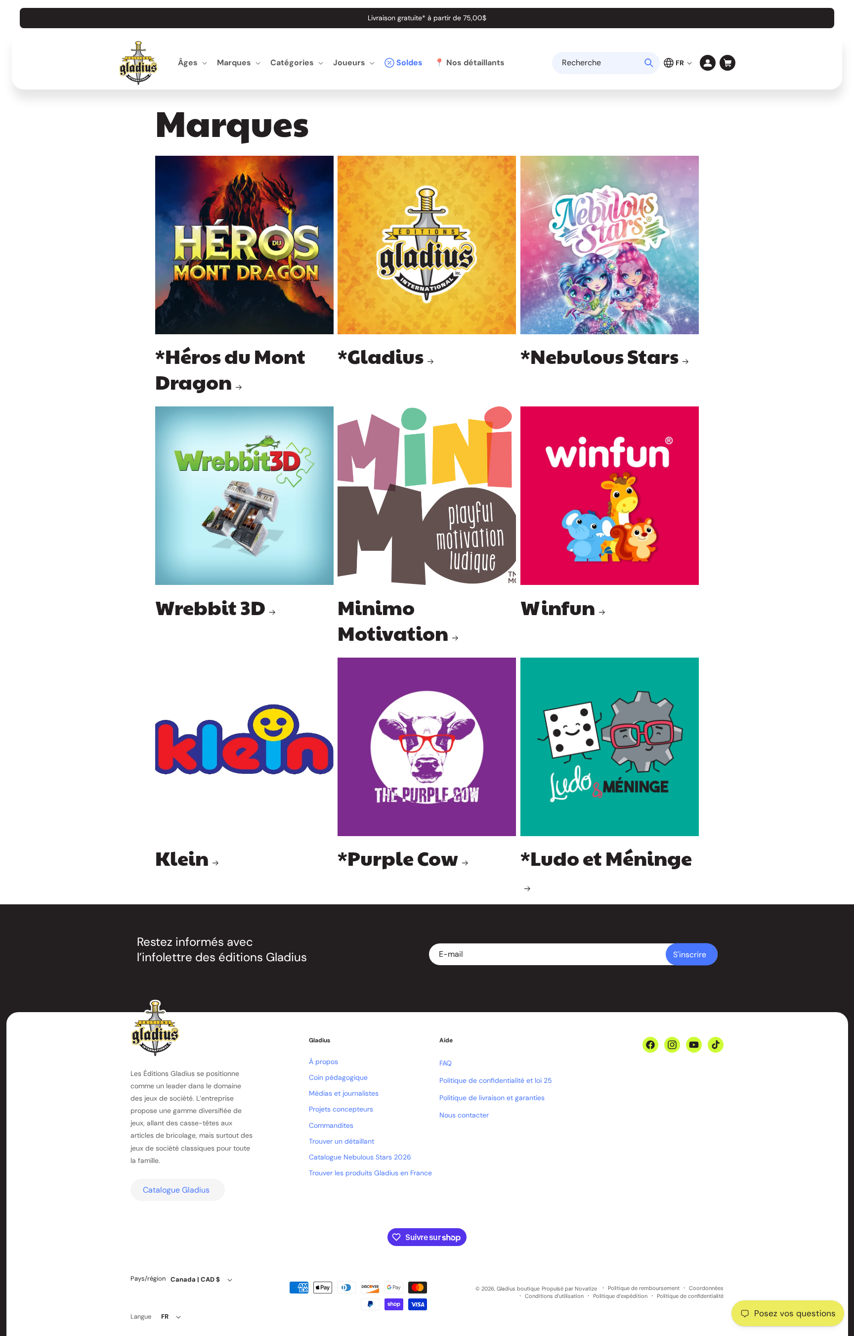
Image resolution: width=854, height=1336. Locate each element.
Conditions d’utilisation (554, 1296)
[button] (191, 63)
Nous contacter (464, 1115)
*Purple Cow (398, 857)
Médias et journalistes (344, 1093)
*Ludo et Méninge (606, 858)
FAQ (445, 1063)
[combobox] (606, 63)
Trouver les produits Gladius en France (370, 1172)
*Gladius (381, 355)
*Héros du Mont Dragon (230, 368)
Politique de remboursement (644, 1288)
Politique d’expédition (620, 1296)
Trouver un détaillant (341, 1141)
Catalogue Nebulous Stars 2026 (360, 1157)
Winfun (557, 607)
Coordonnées (706, 1288)
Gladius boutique (518, 1288)
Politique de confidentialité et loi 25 (495, 1080)
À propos (323, 1061)
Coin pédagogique (338, 1077)
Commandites (331, 1125)
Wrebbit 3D (210, 607)
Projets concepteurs (341, 1109)
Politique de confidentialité (690, 1296)
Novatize (586, 1288)
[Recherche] (649, 63)
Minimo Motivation (393, 619)
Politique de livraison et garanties (492, 1097)
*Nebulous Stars (599, 355)
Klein (182, 857)
